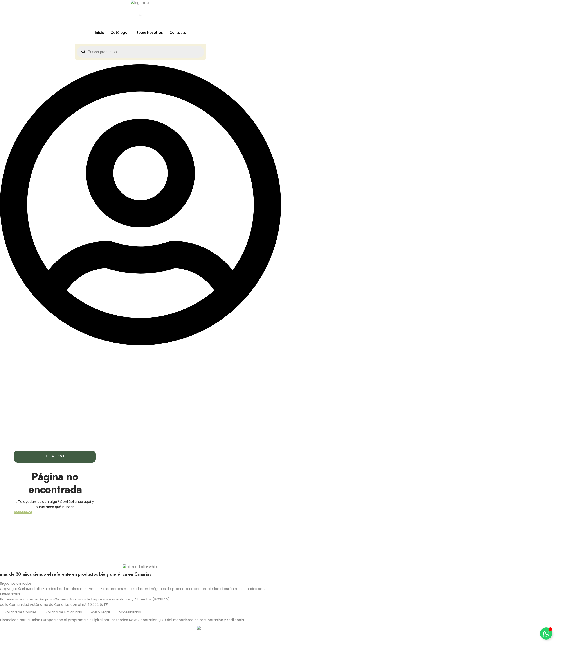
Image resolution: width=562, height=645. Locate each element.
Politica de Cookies (20, 612)
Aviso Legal (100, 612)
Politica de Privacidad (63, 612)
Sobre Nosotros (150, 32)
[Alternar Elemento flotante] (546, 633)
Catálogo (119, 32)
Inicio (99, 32)
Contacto (177, 32)
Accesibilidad (130, 612)
